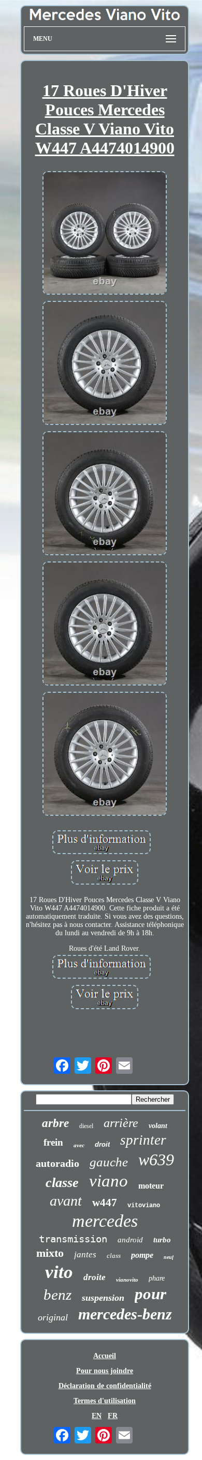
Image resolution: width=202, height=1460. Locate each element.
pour (150, 1294)
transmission (73, 1238)
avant (66, 1201)
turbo (162, 1240)
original (53, 1317)
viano (108, 1181)
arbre (55, 1123)
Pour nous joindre (104, 1371)
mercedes (105, 1220)
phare (157, 1278)
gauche (109, 1162)
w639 (156, 1159)
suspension (103, 1297)
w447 (104, 1202)
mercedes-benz (125, 1313)
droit (102, 1144)
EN (97, 1416)
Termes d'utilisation (105, 1401)
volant (158, 1126)
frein (53, 1142)
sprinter (143, 1140)
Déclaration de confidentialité (105, 1386)
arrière (121, 1123)
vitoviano (143, 1205)
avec (79, 1145)
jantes (85, 1254)
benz (57, 1294)
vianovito (127, 1279)
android (130, 1240)
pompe (142, 1255)
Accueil (104, 1356)
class (114, 1255)
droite (94, 1277)
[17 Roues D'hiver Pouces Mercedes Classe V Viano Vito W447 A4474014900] (104, 234)
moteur (151, 1185)
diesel (86, 1126)
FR (113, 1416)
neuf (169, 1257)
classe (62, 1182)
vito (59, 1272)
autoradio (57, 1163)
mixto (50, 1252)
